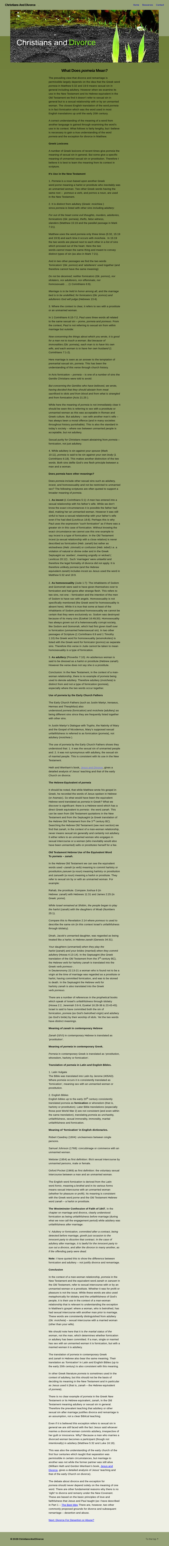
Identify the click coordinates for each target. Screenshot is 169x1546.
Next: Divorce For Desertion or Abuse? (71, 1520)
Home (136, 5)
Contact (160, 5)
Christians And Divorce (20, 4)
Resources (147, 5)
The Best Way (69, 1504)
